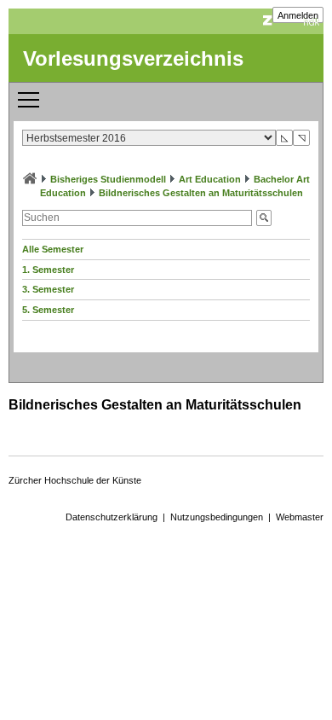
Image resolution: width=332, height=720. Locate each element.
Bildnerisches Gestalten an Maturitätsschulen (201, 193)
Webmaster (299, 517)
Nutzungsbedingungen (216, 517)
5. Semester (48, 310)
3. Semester (48, 289)
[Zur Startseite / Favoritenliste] (29, 179)
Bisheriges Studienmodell (108, 179)
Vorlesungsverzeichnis (133, 58)
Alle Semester (52, 249)
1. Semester (48, 269)
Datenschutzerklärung (111, 517)
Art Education (210, 179)
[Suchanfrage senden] (264, 218)
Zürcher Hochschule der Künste (75, 480)
